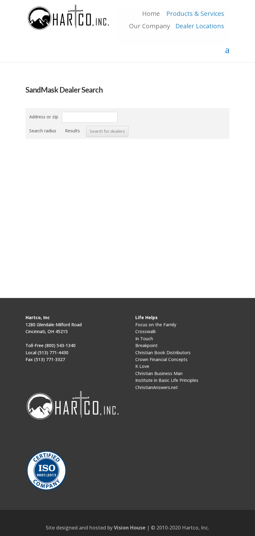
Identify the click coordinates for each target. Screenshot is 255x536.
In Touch (144, 338)
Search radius (42, 131)
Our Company (149, 26)
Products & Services (195, 13)
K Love (142, 366)
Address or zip (43, 117)
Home (152, 13)
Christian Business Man (159, 373)
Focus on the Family (155, 325)
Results (72, 131)
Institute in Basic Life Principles (166, 380)
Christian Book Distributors (163, 352)
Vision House (130, 527)
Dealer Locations (199, 26)
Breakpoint (146, 345)
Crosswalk (145, 331)
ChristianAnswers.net (156, 387)
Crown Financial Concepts (161, 359)
